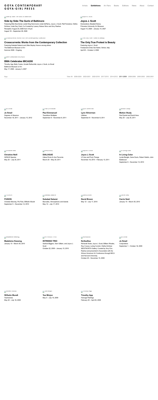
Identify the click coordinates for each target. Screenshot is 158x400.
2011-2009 (123, 76)
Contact (150, 6)
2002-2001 (150, 76)
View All (69, 76)
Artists (85, 6)
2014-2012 (114, 76)
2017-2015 (105, 76)
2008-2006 (132, 76)
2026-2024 (77, 76)
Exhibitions (95, 6)
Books (116, 6)
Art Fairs (107, 6)
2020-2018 (96, 76)
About (142, 6)
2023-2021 (87, 76)
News (134, 6)
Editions (125, 6)
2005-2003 (141, 76)
